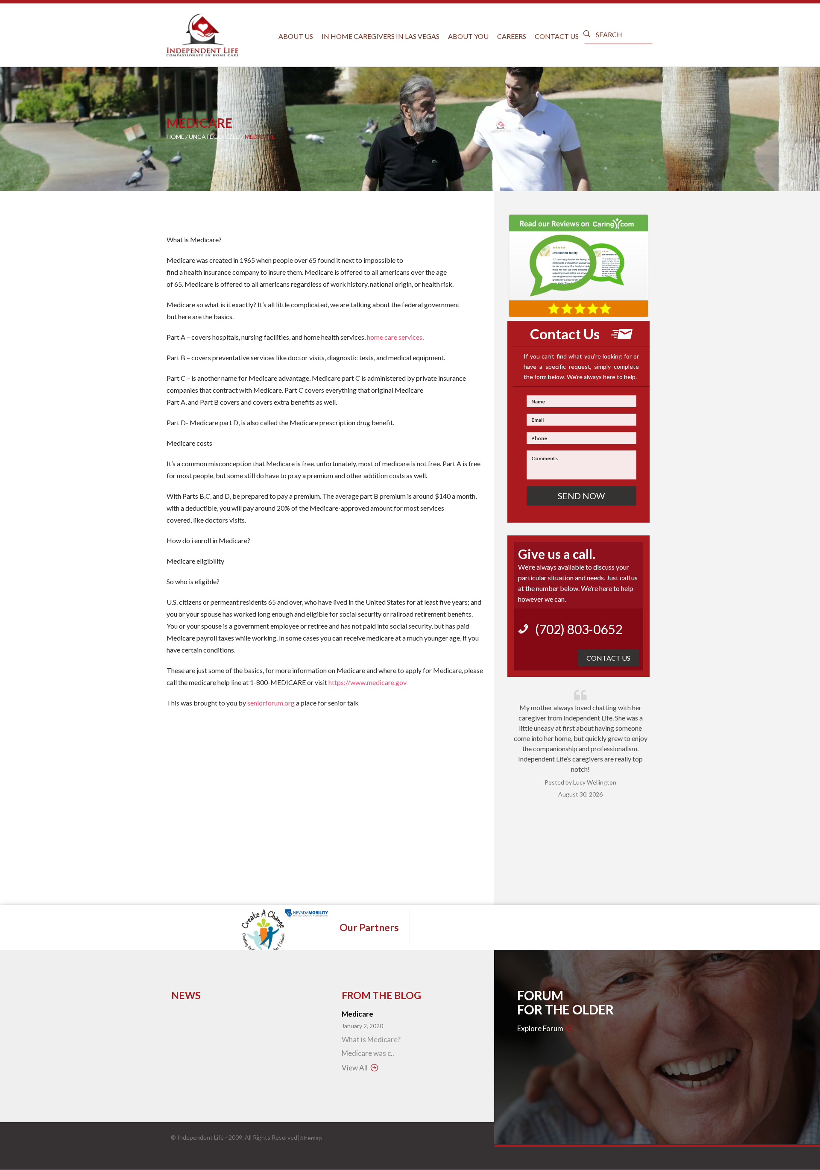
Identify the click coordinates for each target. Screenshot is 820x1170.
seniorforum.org (271, 703)
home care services (394, 337)
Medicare (357, 1013)
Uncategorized (214, 136)
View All (355, 1067)
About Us (295, 36)
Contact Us (557, 36)
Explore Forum (540, 1028)
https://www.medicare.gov (367, 682)
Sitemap (311, 1137)
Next (645, 779)
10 (617, 871)
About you (468, 36)
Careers (511, 36)
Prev (516, 779)
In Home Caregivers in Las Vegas (380, 36)
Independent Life (200, 1137)
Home (175, 136)
